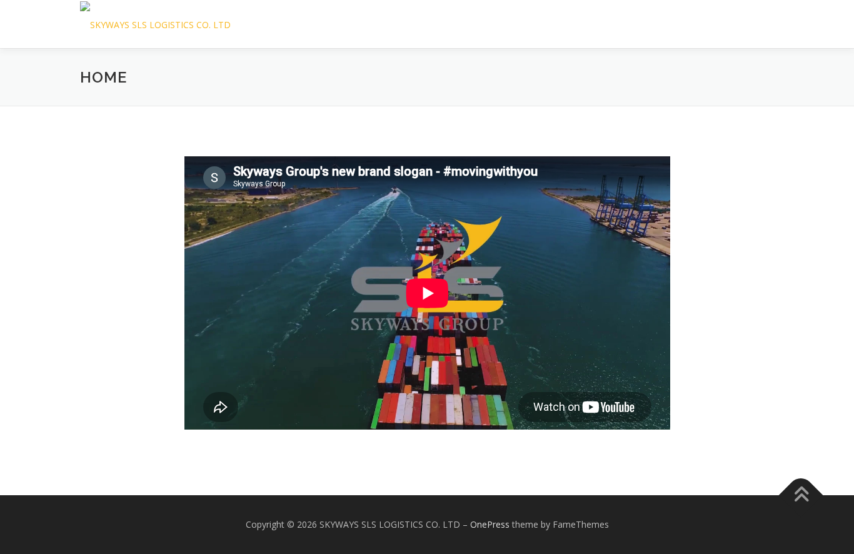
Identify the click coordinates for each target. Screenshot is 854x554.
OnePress (490, 524)
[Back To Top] (801, 495)
